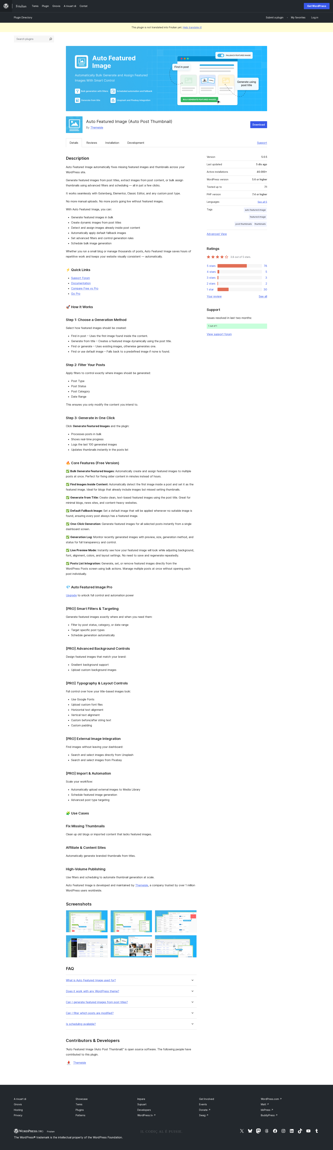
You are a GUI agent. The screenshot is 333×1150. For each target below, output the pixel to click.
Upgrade (71, 595)
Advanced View (217, 234)
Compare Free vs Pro (84, 288)
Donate (205, 1109)
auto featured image (255, 210)
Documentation (81, 283)
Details (74, 142)
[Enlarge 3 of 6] (192, 915)
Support (262, 142)
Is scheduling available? (81, 1024)
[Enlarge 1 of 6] (103, 915)
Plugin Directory (23, 17)
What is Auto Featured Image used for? (91, 980)
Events (203, 1104)
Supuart (141, 1104)
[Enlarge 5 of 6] (147, 940)
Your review (214, 296)
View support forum (219, 334)
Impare (141, 1098)
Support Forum (80, 278)
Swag (203, 1115)
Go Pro (75, 293)
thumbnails (260, 224)
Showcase (82, 1098)
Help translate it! (192, 27)
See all (263, 296)
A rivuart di (20, 1098)
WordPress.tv (146, 1115)
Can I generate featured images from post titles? (97, 1002)
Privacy (18, 1115)
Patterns (80, 1115)
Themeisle (96, 127)
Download (259, 124)
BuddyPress (269, 1115)
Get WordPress (316, 6)
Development (135, 142)
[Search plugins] (50, 39)
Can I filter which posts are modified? (90, 1013)
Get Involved (206, 1098)
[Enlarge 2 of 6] (147, 915)
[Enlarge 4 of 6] (103, 940)
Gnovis (18, 1104)
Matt (265, 1104)
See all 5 (262, 201)
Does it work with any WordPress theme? (92, 991)
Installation (112, 142)
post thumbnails (244, 224)
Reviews (91, 142)
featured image (258, 217)
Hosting (18, 1109)
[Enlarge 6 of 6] (192, 940)
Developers (144, 1109)
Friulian (51, 1131)
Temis (79, 1104)
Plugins (80, 1109)
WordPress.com (271, 1098)
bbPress (267, 1109)
